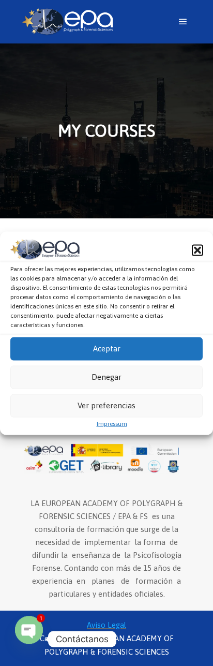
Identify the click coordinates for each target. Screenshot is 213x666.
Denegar (106, 377)
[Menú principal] (183, 21)
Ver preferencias (106, 405)
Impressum (112, 423)
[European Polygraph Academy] (67, 21)
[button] (197, 250)
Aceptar (106, 348)
